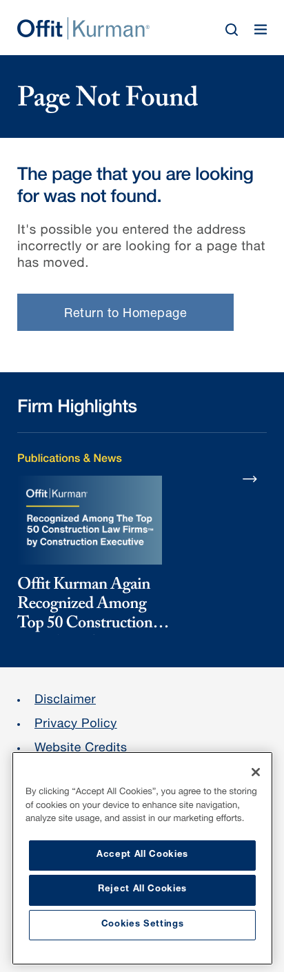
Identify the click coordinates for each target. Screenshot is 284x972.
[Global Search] (231, 29)
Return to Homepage (125, 314)
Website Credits (81, 749)
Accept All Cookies (142, 855)
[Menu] (260, 29)
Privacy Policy (75, 725)
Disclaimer (65, 701)
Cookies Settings (142, 924)
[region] (142, 858)
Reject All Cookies (142, 889)
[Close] (256, 772)
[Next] (250, 478)
